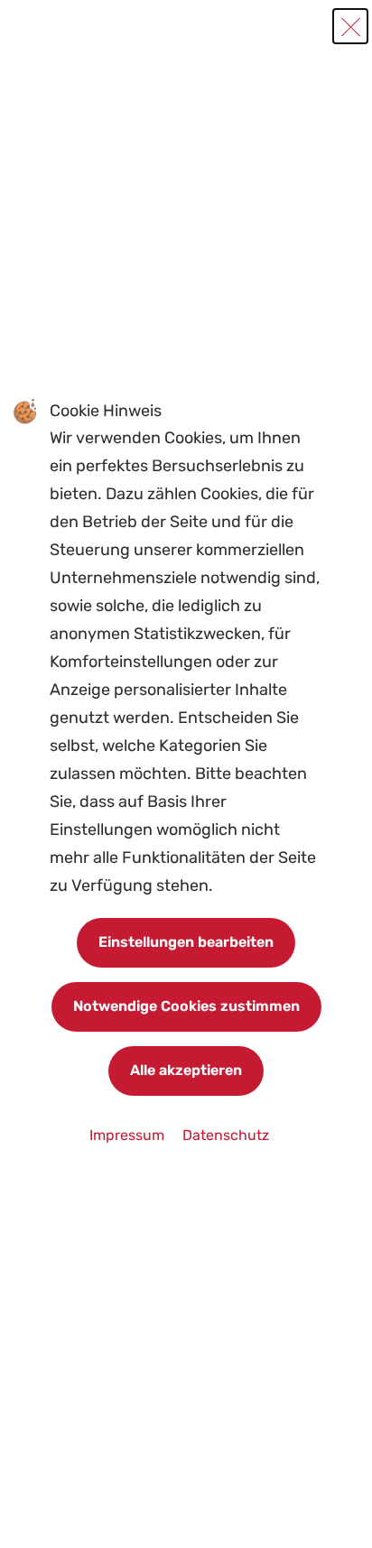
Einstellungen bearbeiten (186, 941)
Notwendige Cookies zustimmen (186, 1006)
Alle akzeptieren (186, 1070)
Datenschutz (225, 1135)
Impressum (128, 1135)
